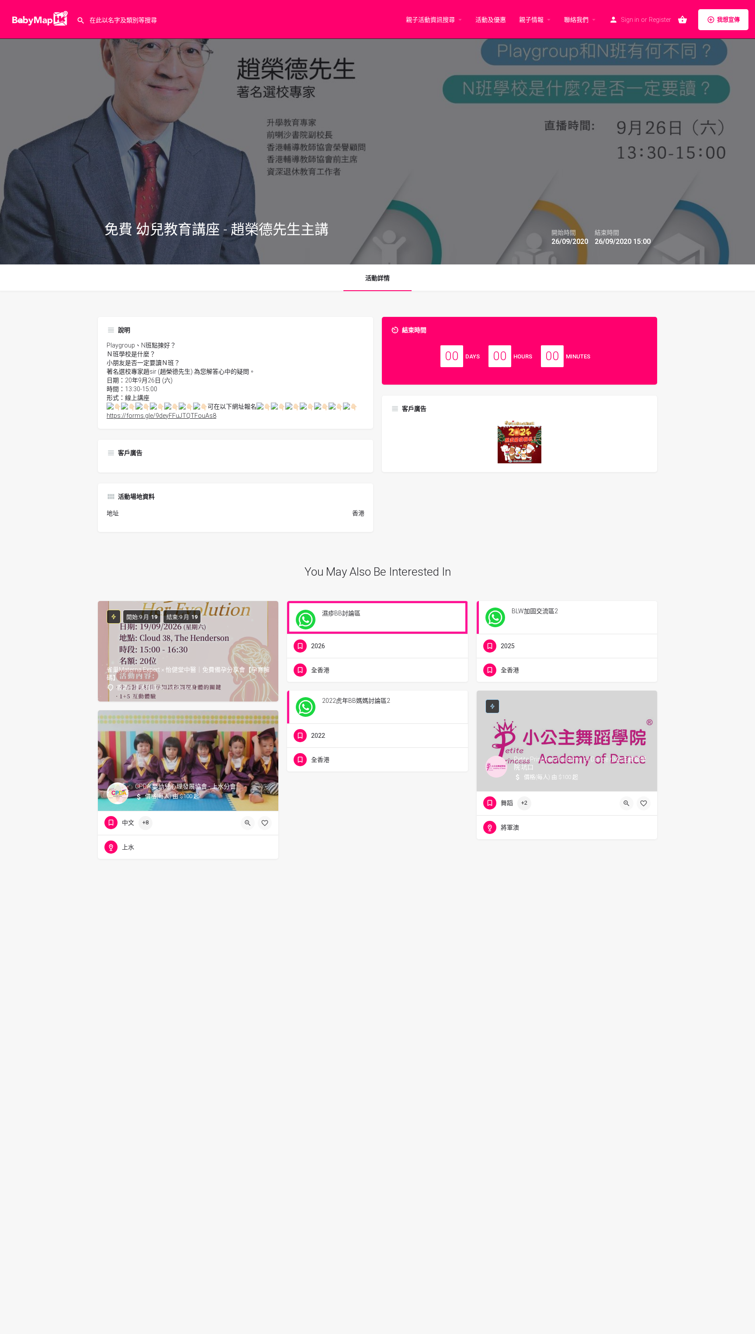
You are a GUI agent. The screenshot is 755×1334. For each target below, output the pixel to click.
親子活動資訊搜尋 (430, 19)
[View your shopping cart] (682, 19)
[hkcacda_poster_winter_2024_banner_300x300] (519, 441)
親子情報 (531, 19)
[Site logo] (38, 18)
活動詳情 (377, 277)
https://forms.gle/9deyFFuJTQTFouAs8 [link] (161, 415)
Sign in (630, 19)
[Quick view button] (627, 803)
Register (660, 19)
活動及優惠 (490, 19)
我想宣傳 (728, 19)
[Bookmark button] (644, 803)
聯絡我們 (576, 19)
